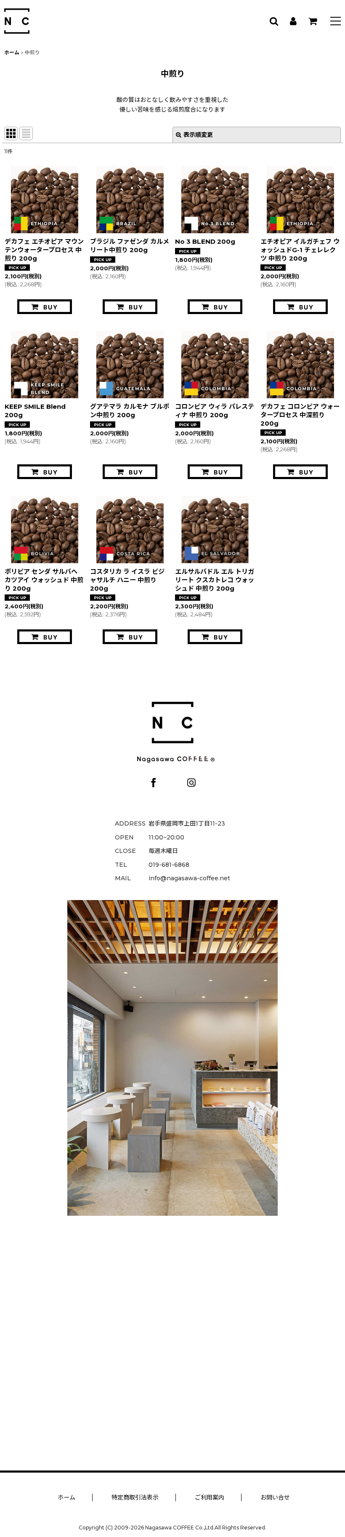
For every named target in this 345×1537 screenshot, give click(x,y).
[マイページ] (292, 21)
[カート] (312, 21)
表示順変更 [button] (198, 135)
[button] (335, 22)
